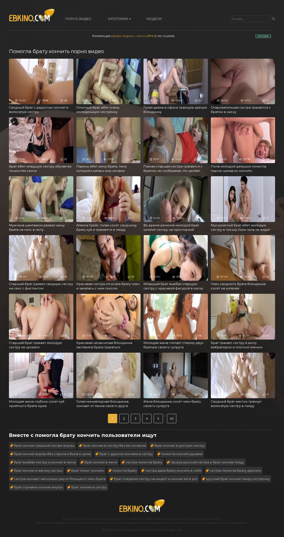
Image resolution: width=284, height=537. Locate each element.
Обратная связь (149, 529)
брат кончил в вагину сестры (38, 471)
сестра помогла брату (144, 462)
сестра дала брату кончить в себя (173, 471)
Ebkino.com (70, 518)
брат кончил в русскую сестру (179, 446)
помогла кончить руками (182, 454)
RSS (179, 529)
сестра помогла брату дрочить (235, 471)
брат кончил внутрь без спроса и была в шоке (52, 454)
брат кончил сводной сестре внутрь (44, 446)
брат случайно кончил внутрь (38, 487)
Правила (131, 529)
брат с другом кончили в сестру (126, 454)
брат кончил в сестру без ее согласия (114, 446)
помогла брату (124, 471)
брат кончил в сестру (89, 487)
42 (172, 418)
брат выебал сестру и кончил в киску (45, 462)
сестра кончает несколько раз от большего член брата (59, 479)
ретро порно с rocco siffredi (134, 36)
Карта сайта (168, 529)
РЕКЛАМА (263, 36)
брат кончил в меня (100, 462)
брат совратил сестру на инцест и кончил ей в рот (156, 479)
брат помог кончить (87, 471)
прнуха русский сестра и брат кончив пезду (207, 462)
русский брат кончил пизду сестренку (238, 479)
